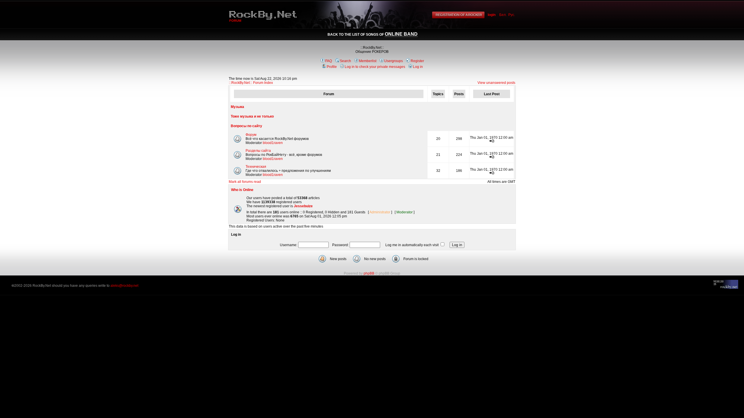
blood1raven (273, 143)
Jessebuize (303, 206)
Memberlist (367, 61)
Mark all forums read (245, 182)
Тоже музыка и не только (252, 116)
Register (417, 61)
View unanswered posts (496, 83)
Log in (418, 67)
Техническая (256, 167)
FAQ (328, 61)
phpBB (369, 273)
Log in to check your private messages (375, 67)
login (492, 15)
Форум (251, 135)
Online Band (401, 34)
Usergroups (393, 61)
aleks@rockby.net (124, 286)
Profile (332, 67)
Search (345, 61)
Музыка (237, 107)
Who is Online (242, 190)
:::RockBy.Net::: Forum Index (251, 83)
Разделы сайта (258, 151)
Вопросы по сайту (246, 126)
